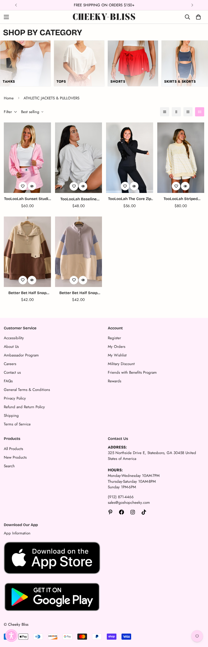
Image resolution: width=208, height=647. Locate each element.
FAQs (8, 381)
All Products (13, 449)
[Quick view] (32, 186)
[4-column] (199, 111)
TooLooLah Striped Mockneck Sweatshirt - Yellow (180, 199)
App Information (17, 533)
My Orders (116, 346)
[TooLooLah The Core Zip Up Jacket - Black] (129, 157)
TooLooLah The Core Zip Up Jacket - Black (129, 199)
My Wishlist (117, 355)
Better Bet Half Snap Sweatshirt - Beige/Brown (27, 293)
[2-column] (176, 111)
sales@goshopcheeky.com (129, 502)
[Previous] (16, 5)
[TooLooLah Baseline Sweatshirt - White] (78, 157)
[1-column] (164, 111)
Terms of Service (17, 424)
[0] (198, 17)
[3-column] (188, 111)
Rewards (114, 381)
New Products (15, 457)
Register (114, 338)
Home (9, 98)
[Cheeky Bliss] (104, 17)
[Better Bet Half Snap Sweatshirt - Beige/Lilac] (78, 252)
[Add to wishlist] (23, 186)
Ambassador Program (21, 355)
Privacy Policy (15, 398)
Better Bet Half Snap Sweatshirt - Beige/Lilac (78, 293)
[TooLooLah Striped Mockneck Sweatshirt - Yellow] (180, 157)
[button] (11, 635)
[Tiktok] (143, 512)
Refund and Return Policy (24, 407)
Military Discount (121, 364)
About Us (11, 346)
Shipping (11, 415)
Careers (10, 364)
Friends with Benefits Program (132, 372)
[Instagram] (132, 512)
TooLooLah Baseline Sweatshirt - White (78, 199)
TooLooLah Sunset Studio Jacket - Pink (27, 199)
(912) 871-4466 (121, 497)
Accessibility (14, 338)
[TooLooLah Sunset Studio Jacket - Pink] (27, 157)
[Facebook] (121, 512)
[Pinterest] (110, 512)
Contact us (12, 372)
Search (9, 466)
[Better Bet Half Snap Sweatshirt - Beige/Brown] (27, 252)
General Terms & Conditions (27, 389)
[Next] (192, 5)
